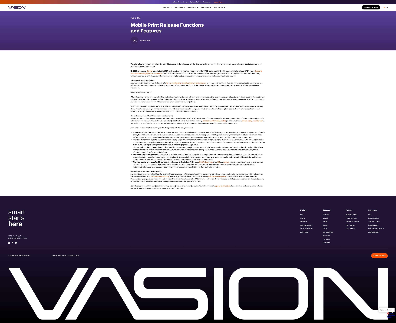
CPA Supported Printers (376, 228)
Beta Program (304, 232)
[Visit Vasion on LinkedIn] (9, 243)
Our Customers (328, 232)
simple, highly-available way (252, 121)
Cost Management (306, 225)
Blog (369, 214)
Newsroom (326, 235)
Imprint (64, 255)
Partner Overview (351, 218)
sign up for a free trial (222, 186)
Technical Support (374, 221)
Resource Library (374, 218)
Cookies (71, 255)
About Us (326, 214)
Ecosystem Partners (352, 221)
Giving (325, 228)
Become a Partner (351, 214)
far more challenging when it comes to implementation (186, 83)
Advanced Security (306, 228)
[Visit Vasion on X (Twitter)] (12, 243)
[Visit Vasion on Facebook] (15, 243)
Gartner (149, 71)
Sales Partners (350, 228)
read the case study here (160, 176)
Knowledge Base (373, 232)
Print (301, 214)
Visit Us (325, 218)
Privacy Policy (56, 255)
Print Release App (206, 162)
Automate (303, 221)
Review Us (326, 239)
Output (302, 218)
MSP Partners (350, 225)
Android (226, 162)
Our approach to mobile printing (214, 121)
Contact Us (326, 242)
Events (325, 221)
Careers (325, 225)
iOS (218, 162)
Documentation (373, 225)
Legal (77, 255)
